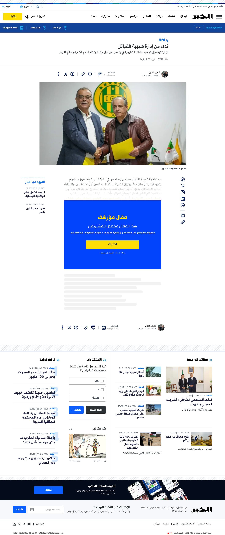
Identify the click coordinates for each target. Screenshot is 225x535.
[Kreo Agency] (170, 533)
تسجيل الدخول (106, 253)
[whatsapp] (183, 205)
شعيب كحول (154, 72)
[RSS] (14, 524)
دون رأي (95, 398)
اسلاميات (120, 16)
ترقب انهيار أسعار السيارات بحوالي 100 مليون (36, 374)
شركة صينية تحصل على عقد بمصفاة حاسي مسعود (130, 413)
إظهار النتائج (96, 410)
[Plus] (59, 74)
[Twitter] (19, 524)
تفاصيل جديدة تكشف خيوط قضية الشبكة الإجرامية (34, 395)
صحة (93, 16)
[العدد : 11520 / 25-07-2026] (87, 446)
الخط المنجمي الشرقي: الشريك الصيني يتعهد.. (189, 402)
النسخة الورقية (10, 28)
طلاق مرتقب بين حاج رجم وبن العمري (36, 460)
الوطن (184, 16)
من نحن (157, 524)
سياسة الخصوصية (204, 524)
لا (98, 389)
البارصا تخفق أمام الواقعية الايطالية (34, 194)
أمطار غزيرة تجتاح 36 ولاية (131, 374)
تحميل (48, 490)
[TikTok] (24, 524)
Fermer (219, 16)
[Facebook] (33, 524)
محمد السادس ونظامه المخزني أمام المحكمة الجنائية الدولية (38, 417)
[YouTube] (29, 524)
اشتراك (112, 244)
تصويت (77, 410)
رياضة (159, 16)
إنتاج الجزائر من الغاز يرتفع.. (177, 439)
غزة (198, 28)
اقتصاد (171, 16)
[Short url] (83, 74)
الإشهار (175, 524)
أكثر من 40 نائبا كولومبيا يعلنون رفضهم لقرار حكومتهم (129, 442)
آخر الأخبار (57, 28)
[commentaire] (90, 74)
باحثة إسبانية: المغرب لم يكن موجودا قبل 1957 (37, 440)
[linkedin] (183, 199)
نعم (97, 381)
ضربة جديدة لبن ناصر (35, 210)
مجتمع (134, 16)
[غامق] (42, 7)
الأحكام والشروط (187, 524)
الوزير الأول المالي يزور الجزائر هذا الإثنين (131, 393)
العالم (147, 16)
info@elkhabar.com (54, 533)
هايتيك (105, 16)
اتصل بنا (166, 524)
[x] (65, 74)
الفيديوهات (35, 28)
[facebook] (72, 74)
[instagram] (183, 192)
